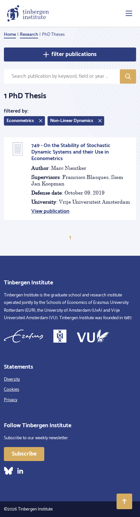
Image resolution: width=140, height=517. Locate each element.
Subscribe (24, 454)
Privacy (10, 400)
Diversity (12, 379)
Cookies (11, 389)
